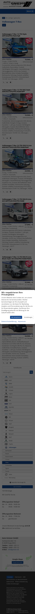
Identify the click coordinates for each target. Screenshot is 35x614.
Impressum (22, 321)
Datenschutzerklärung (9, 321)
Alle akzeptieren (16, 317)
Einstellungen (28, 317)
